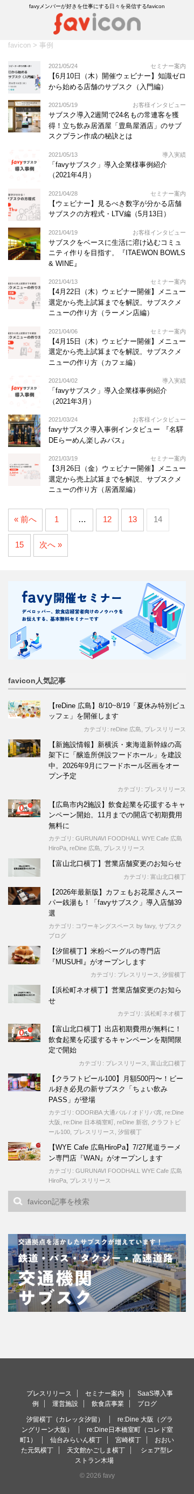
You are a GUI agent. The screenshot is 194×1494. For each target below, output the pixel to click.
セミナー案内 (168, 66)
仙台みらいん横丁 (76, 1440)
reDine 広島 (125, 729)
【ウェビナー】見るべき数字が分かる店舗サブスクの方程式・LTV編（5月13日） (115, 208)
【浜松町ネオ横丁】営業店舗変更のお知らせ (115, 995)
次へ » (50, 544)
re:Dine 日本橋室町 (89, 1122)
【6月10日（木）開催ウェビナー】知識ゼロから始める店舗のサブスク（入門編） (117, 81)
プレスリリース (165, 729)
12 (107, 519)
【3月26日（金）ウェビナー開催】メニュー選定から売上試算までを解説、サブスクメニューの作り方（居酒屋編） (117, 478)
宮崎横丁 (128, 1440)
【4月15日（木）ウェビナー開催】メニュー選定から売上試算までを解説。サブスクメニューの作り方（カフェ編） (117, 351)
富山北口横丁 (168, 876)
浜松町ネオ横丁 (165, 1013)
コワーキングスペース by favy (115, 926)
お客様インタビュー (159, 105)
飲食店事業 (108, 1404)
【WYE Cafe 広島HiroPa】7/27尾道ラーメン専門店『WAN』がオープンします (114, 1152)
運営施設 (65, 1404)
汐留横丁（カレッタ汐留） (65, 1419)
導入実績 (174, 154)
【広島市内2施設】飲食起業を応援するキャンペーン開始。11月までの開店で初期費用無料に (116, 815)
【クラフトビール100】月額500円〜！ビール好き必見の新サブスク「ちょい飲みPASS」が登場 (115, 1089)
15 (19, 544)
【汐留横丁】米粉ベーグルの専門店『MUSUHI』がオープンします (104, 956)
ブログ (147, 1404)
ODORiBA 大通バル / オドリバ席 (118, 1112)
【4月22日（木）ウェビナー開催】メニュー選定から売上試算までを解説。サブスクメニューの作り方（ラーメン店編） (117, 302)
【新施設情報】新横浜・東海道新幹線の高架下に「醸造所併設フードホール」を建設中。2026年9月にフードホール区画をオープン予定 (115, 761)
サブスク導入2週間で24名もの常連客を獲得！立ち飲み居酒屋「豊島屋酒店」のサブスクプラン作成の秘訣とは (115, 125)
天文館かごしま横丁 (96, 1450)
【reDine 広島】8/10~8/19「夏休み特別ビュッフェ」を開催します (117, 711)
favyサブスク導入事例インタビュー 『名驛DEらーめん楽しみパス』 (115, 434)
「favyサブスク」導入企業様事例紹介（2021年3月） (107, 395)
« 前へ (25, 519)
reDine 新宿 (132, 1122)
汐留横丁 (174, 974)
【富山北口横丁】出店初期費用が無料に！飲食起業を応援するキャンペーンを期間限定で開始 (115, 1039)
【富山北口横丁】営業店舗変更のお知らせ (115, 863)
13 (132, 519)
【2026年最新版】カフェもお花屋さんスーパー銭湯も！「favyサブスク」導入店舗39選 (115, 902)
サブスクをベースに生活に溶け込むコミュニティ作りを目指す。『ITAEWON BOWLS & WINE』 (116, 253)
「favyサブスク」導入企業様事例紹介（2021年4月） (107, 170)
